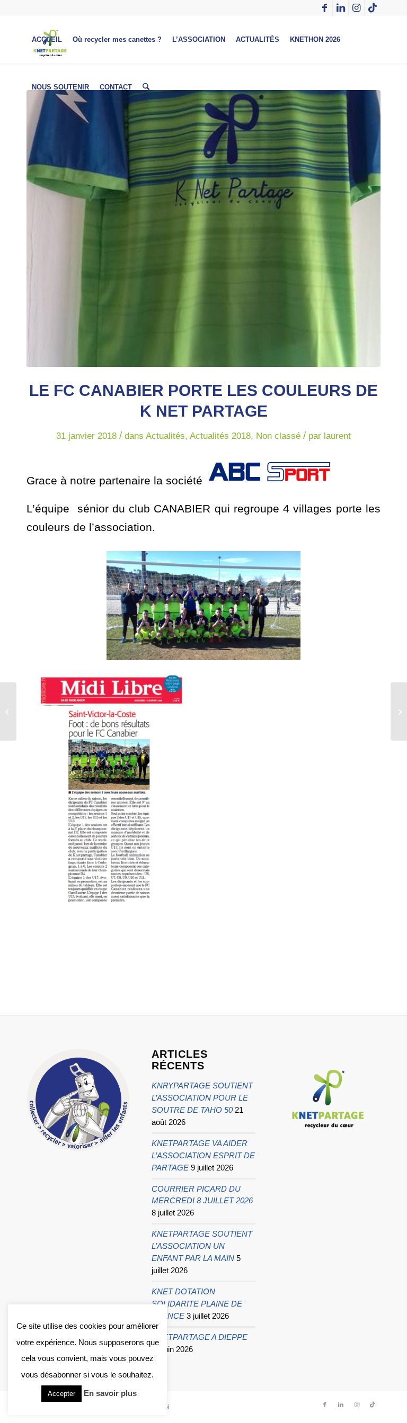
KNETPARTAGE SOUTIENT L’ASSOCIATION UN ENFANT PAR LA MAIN (202, 1246)
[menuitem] (46, 40)
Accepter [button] (61, 1394)
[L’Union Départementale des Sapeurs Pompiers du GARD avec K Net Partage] (399, 711)
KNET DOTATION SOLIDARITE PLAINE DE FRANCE (197, 1303)
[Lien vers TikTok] (373, 8)
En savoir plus (110, 1393)
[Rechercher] (146, 87)
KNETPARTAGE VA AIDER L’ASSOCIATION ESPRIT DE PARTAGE (203, 1155)
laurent (337, 436)
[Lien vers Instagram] (356, 8)
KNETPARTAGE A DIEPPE (199, 1336)
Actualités (165, 436)
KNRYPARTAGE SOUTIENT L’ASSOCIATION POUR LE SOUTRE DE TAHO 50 (202, 1097)
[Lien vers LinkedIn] (340, 8)
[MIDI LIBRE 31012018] (8, 711)
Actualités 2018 (220, 436)
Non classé (278, 436)
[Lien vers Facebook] (324, 8)
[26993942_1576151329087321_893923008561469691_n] (203, 228)
